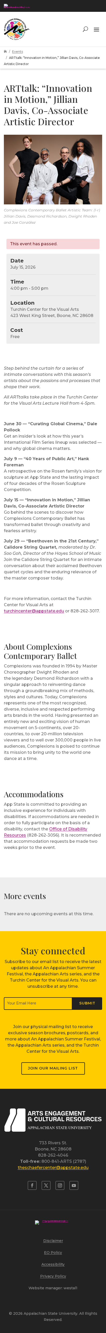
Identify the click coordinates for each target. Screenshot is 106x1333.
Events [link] (17, 51)
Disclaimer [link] (53, 1240)
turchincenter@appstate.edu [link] (34, 611)
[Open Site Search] (85, 29)
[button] (96, 29)
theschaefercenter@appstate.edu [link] (53, 1167)
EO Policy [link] (53, 1252)
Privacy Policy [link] (53, 1276)
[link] (17, 6)
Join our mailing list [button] (53, 1068)
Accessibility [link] (53, 1264)
